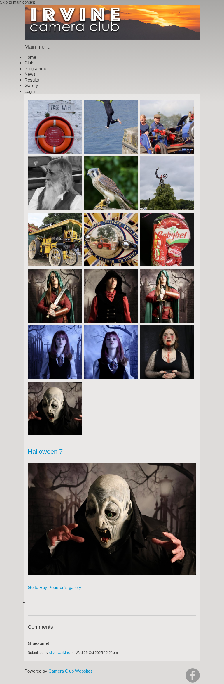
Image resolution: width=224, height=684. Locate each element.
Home (30, 57)
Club (28, 62)
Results (31, 79)
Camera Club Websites (70, 671)
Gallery (31, 85)
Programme (35, 68)
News (30, 74)
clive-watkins (59, 653)
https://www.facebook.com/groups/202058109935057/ (193, 675)
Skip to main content (17, 2)
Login (29, 91)
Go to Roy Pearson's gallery (54, 587)
